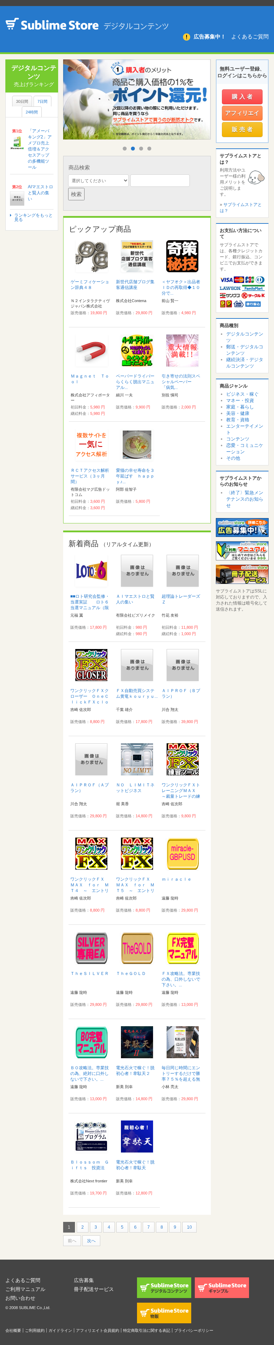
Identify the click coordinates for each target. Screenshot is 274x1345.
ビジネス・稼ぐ (242, 394)
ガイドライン (60, 1330)
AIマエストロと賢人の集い (40, 192)
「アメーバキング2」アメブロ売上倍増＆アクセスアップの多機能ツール (40, 149)
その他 (233, 458)
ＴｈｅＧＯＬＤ (131, 973)
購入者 (243, 97)
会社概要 (13, 1330)
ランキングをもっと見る (33, 217)
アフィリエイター (242, 115)
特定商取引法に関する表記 (146, 1330)
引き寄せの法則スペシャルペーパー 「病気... (181, 382)
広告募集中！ (210, 36)
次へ (91, 1240)
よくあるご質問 (250, 36)
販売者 (243, 129)
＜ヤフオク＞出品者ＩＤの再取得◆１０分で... (181, 287)
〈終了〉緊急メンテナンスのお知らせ (244, 499)
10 (189, 1227)
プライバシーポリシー (193, 1330)
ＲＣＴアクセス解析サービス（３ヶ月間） (90, 476)
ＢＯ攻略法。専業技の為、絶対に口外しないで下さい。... (89, 1073)
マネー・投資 (240, 400)
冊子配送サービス (94, 1289)
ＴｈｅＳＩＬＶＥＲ (89, 973)
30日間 (22, 101)
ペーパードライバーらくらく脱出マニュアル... (135, 382)
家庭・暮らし (240, 407)
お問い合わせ (20, 1298)
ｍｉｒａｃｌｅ (177, 879)
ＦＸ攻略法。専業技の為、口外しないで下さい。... (181, 979)
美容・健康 (237, 413)
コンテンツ (237, 439)
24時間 (32, 112)
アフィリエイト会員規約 (97, 1330)
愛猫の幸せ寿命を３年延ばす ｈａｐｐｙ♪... (135, 476)
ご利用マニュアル (25, 1289)
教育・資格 (237, 419)
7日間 (42, 101)
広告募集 (84, 1280)
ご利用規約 (35, 1330)
